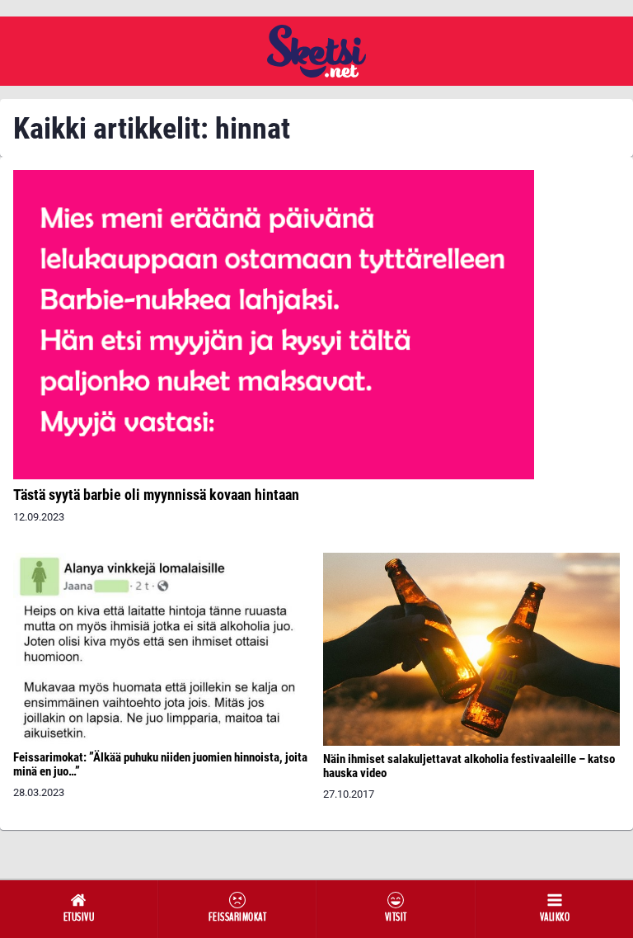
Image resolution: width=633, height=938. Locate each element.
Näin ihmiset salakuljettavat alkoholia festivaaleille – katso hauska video (469, 766)
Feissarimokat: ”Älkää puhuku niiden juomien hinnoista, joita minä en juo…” (160, 764)
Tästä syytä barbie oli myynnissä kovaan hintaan (156, 494)
